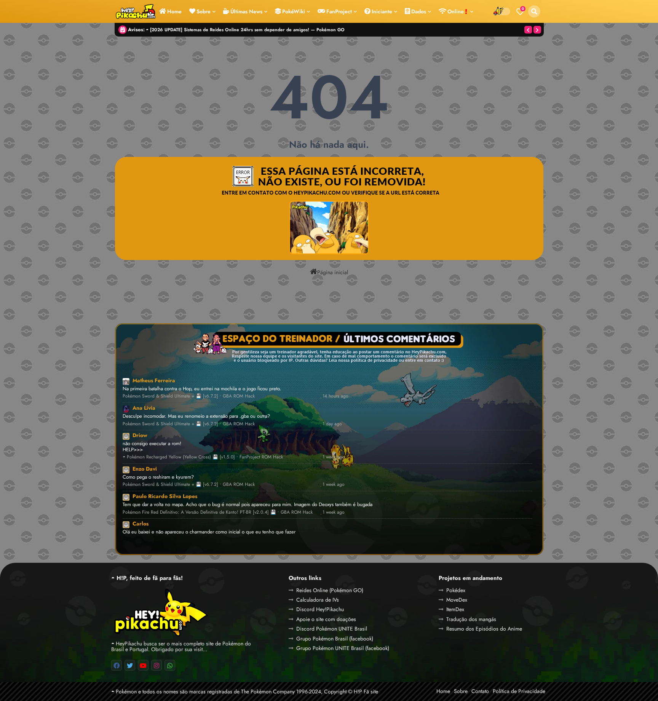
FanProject (339, 11)
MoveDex (456, 600)
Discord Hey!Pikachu (320, 609)
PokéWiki (293, 11)
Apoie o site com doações (326, 619)
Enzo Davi (145, 469)
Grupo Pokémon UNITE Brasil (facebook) (342, 648)
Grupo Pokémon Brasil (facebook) (334, 638)
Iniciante (382, 11)
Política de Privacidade (519, 691)
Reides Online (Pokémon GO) (329, 590)
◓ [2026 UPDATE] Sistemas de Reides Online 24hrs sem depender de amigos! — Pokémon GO (245, 29)
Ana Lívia (144, 408)
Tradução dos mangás (471, 619)
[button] (534, 11)
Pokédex (455, 590)
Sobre (203, 11)
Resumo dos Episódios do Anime (484, 628)
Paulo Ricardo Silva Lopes (165, 496)
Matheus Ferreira (154, 380)
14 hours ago (335, 396)
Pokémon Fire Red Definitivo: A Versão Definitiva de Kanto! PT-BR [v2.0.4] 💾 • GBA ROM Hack (218, 512)
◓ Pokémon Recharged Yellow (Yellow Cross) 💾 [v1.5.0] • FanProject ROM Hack (203, 457)
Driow (140, 435)
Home (174, 11)
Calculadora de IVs (317, 600)
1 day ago (332, 424)
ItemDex (455, 609)
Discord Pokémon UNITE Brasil (331, 628)
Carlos (141, 523)
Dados (418, 11)
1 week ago (334, 457)
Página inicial (332, 271)
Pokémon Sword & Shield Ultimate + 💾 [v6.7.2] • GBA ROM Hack (189, 396)
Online (456, 11)
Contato (480, 691)
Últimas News (246, 11)
